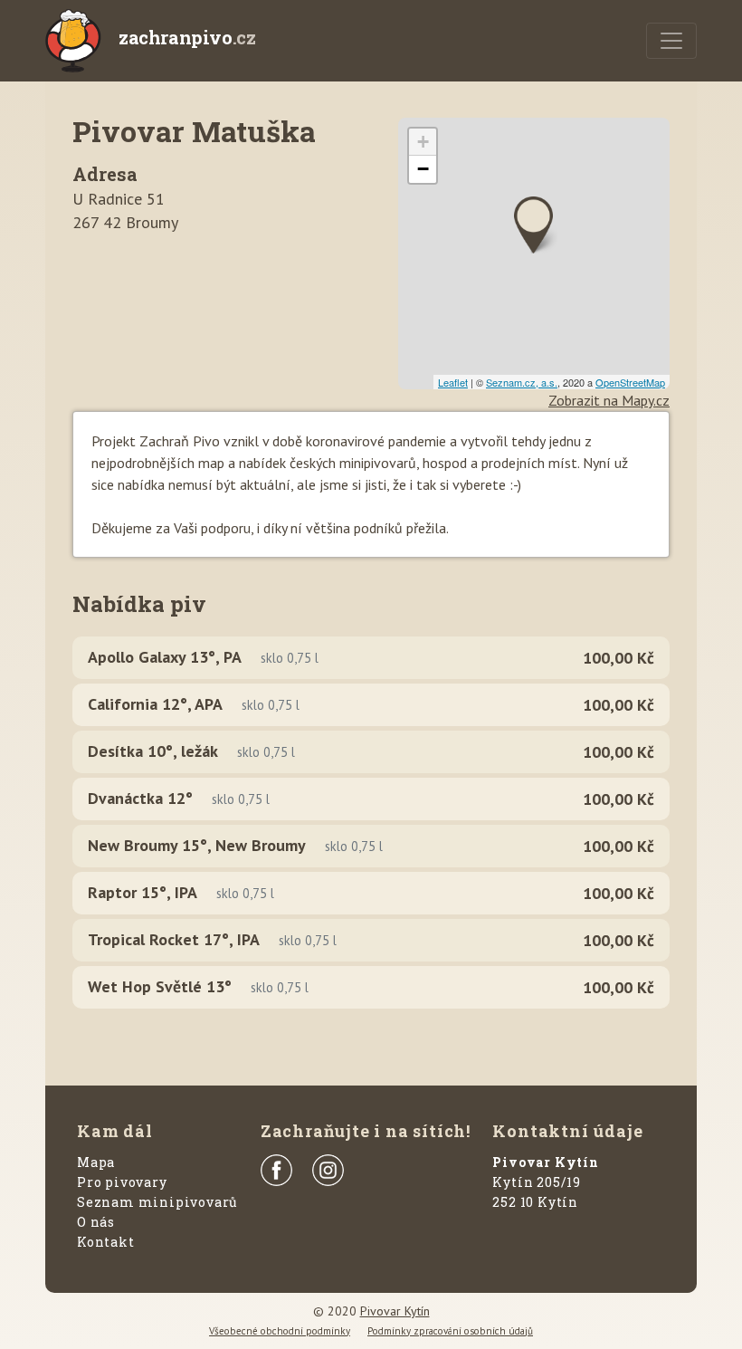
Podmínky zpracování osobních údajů (450, 1331)
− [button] (423, 169)
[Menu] (671, 41)
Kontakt (106, 1241)
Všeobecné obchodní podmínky (279, 1331)
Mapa (96, 1162)
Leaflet (453, 382)
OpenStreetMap (630, 382)
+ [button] (423, 141)
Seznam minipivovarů (157, 1201)
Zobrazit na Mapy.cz (609, 400)
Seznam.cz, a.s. (521, 382)
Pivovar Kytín (395, 1311)
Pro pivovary (122, 1182)
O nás (96, 1221)
